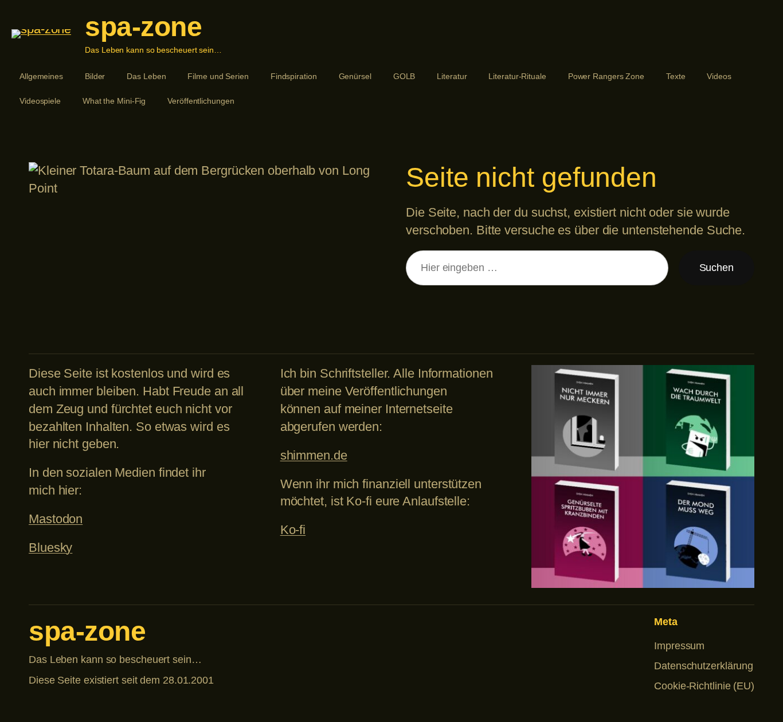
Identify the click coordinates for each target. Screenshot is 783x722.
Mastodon (56, 519)
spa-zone (143, 26)
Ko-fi (293, 530)
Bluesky (50, 547)
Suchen (716, 267)
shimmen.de (313, 455)
